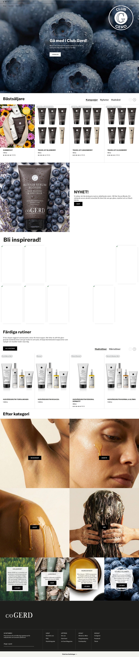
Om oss (63, 636)
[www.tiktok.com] (3, 1)
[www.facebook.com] (5, 1)
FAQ (47, 638)
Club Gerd (19, 6)
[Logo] (69, 6)
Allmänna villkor (83, 636)
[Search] (127, 6)
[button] (69, 654)
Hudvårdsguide (50, 641)
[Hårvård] (104, 522)
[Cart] (135, 6)
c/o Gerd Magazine (66, 641)
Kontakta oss (50, 636)
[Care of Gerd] (71, 615)
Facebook (97, 638)
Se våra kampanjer (70, 1)
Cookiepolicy (82, 641)
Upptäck (11, 6)
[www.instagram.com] (8, 1)
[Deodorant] (35, 453)
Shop (4, 6)
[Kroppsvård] (35, 522)
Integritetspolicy (83, 638)
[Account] (131, 6)
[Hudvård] (104, 453)
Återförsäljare (103, 6)
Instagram (97, 636)
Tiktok (96, 641)
